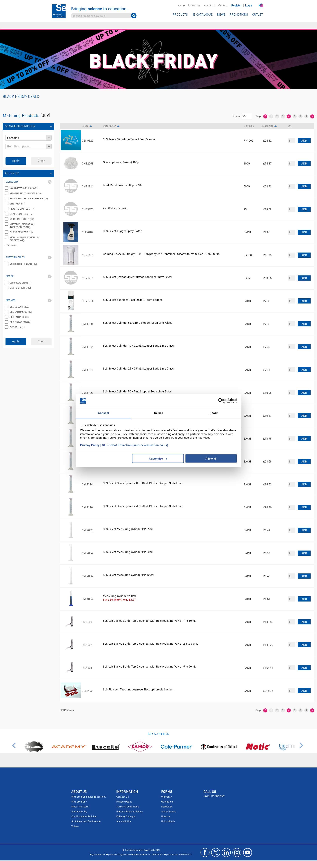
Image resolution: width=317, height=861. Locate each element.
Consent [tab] (103, 412)
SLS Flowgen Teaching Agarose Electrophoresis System (138, 683)
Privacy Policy (124, 795)
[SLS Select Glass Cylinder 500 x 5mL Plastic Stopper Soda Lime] (71, 463)
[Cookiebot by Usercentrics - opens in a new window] (221, 401)
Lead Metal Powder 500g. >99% (122, 178)
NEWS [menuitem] (221, 14)
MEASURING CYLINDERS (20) (25, 186)
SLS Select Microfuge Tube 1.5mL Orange (129, 132)
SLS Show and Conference (86, 815)
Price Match (168, 815)
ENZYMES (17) (17, 197)
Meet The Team (79, 800)
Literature (194, 5)
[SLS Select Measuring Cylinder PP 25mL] (71, 532)
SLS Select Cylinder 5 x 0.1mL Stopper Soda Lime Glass (137, 316)
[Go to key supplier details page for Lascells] (107, 744)
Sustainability (79, 805)
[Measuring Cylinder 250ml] (71, 601)
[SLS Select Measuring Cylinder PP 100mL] (71, 578)
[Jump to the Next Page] (312, 110)
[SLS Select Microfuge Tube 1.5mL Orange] (71, 142)
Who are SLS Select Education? (88, 790)
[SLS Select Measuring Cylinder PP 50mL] (71, 555)
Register (236, 5)
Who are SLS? (79, 795)
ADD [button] (304, 134)
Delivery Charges (125, 810)
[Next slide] (301, 740)
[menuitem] (181, 5)
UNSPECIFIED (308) (20, 281)
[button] (257, 5)
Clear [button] (41, 154)
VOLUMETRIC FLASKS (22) (24, 181)
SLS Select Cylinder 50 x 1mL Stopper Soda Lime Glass (137, 385)
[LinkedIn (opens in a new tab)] (226, 845)
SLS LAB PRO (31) (19, 310)
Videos (75, 820)
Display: (236, 109)
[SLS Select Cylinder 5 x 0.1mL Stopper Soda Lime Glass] (71, 326)
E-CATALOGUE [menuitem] (203, 14)
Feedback (166, 800)
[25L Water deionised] (71, 211)
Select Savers (168, 805)
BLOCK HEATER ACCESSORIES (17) (29, 191)
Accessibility (123, 815)
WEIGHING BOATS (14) (22, 212)
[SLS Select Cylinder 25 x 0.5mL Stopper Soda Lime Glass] (71, 372)
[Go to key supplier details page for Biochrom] (289, 744)
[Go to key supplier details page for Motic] (258, 744)
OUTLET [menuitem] (257, 14)
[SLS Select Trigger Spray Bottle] (71, 234)
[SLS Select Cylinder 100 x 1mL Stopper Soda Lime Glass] (71, 417)
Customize (156, 458)
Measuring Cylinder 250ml (119, 589)
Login (248, 5)
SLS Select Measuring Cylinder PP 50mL (128, 545)
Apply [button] (15, 154)
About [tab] (213, 412)
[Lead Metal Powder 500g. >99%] (71, 188)
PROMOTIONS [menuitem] (239, 14)
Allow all (210, 458)
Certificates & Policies (83, 810)
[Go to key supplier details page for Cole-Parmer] (176, 744)
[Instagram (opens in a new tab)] (236, 845)
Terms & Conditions (127, 800)
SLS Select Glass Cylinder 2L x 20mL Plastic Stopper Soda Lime (142, 499)
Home (181, 5)
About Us (209, 5)
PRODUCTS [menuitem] (180, 14)
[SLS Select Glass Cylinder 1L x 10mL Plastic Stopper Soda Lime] (71, 486)
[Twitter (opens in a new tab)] (215, 845)
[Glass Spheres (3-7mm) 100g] (71, 165)
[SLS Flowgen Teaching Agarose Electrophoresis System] (71, 692)
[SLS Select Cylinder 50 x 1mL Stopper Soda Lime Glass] (71, 394)
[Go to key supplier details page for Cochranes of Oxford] (218, 744)
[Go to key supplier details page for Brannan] (34, 744)
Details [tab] (158, 412)
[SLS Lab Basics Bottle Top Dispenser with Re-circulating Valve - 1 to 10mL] (71, 624)
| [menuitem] (241, 5)
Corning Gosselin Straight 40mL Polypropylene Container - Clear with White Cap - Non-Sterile (161, 247)
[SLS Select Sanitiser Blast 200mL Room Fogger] (71, 303)
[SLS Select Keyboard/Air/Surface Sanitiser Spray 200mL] (71, 280)
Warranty (166, 790)
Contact (223, 5)
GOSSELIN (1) (17, 320)
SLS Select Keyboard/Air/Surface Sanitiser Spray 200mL (138, 270)
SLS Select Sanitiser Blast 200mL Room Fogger (132, 293)
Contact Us (122, 790)
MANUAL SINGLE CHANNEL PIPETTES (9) (24, 232)
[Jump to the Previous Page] (265, 110)
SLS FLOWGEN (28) (20, 315)
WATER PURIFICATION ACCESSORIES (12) (22, 219)
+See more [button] (11, 238)
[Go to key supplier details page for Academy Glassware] (68, 744)
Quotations (167, 795)
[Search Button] (133, 15)
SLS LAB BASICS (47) (21, 305)
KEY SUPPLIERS (158, 727)
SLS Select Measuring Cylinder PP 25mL (128, 522)
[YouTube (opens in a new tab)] (247, 845)
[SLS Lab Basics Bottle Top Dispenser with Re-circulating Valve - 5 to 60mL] (71, 670)
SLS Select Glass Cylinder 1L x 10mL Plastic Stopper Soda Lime (142, 476)
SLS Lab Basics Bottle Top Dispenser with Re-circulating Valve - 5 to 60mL (149, 660)
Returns (165, 810)
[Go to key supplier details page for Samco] (140, 744)
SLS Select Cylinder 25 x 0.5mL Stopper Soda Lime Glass (138, 362)
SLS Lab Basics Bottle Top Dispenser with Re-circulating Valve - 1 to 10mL (149, 614)
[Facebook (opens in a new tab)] (205, 845)
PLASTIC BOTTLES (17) (22, 202)
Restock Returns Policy (129, 805)
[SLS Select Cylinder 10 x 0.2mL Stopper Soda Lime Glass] (71, 349)
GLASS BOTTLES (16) (21, 207)
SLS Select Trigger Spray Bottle (122, 224)
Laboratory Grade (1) (20, 276)
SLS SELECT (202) (19, 300)
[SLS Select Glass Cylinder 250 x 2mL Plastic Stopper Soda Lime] (71, 440)
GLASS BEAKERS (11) (21, 225)
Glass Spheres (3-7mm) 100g (121, 155)
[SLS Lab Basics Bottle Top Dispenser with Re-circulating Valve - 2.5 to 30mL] (71, 647)
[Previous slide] (15, 740)
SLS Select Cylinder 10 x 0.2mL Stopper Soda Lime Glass (138, 339)
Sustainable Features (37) (23, 257)
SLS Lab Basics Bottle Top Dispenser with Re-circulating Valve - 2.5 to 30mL (150, 637)
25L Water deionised (115, 201)
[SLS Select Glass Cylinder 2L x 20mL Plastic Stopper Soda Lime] (71, 509)
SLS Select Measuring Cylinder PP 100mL (129, 568)
